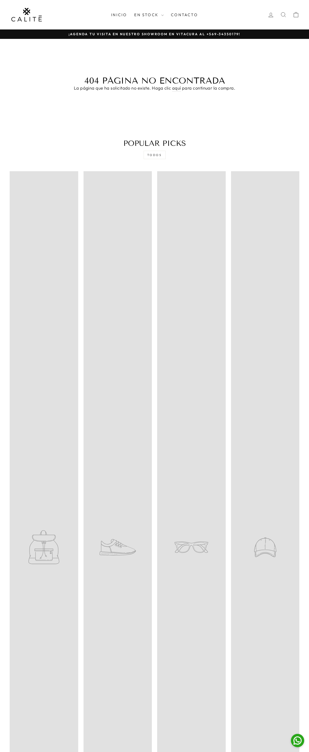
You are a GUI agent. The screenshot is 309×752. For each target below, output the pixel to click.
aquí (176, 88)
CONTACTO (184, 14)
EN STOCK (147, 14)
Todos (154, 155)
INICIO (119, 14)
